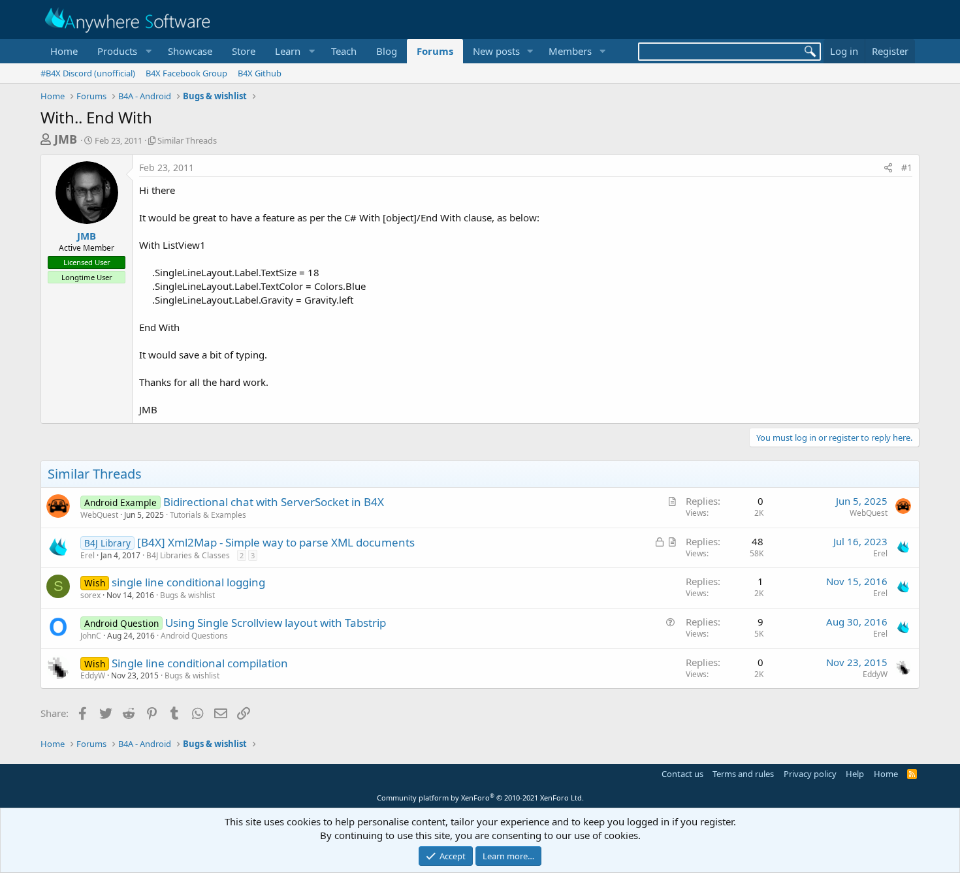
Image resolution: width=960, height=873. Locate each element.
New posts (496, 50)
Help (855, 774)
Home (64, 50)
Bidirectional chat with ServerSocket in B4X (273, 501)
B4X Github (259, 73)
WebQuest (99, 514)
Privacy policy (810, 774)
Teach (344, 50)
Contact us (682, 774)
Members (570, 50)
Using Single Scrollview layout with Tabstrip (275, 622)
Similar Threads (187, 140)
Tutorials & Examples (208, 514)
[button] (123, 51)
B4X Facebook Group (186, 73)
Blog (386, 50)
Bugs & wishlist (187, 595)
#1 (906, 167)
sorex (90, 595)
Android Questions (194, 635)
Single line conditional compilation (200, 663)
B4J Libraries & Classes (188, 555)
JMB (65, 139)
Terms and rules (743, 774)
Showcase (190, 50)
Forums (435, 50)
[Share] (888, 167)
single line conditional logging (188, 582)
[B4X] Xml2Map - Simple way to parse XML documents (276, 542)
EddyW (92, 675)
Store (243, 50)
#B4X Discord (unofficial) (87, 73)
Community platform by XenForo (480, 797)
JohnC (90, 635)
